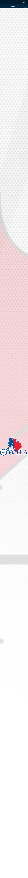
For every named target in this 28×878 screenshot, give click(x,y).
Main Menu (14, 6)
